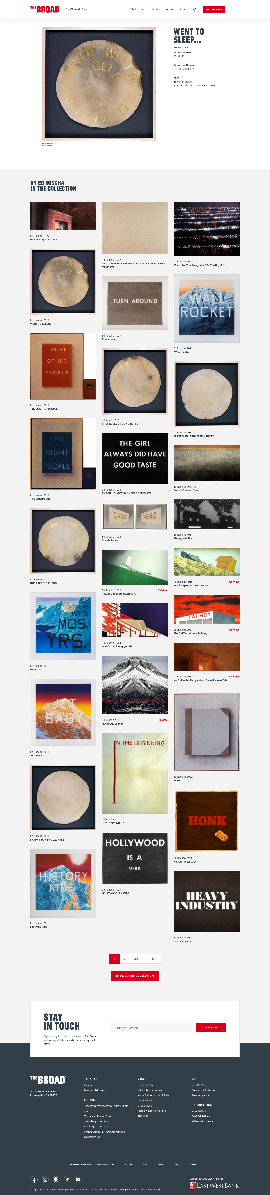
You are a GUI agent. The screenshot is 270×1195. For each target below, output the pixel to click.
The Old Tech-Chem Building (190, 633)
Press (161, 1164)
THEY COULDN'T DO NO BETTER (121, 423)
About (170, 9)
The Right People (40, 499)
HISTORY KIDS (39, 926)
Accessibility (145, 1100)
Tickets (91, 1079)
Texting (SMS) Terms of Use (132, 1189)
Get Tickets (214, 9)
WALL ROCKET (182, 352)
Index (177, 780)
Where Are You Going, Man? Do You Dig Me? (199, 265)
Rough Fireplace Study (43, 239)
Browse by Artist (201, 1095)
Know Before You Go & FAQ (153, 1095)
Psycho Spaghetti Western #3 (119, 594)
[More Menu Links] (230, 9)
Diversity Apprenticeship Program (92, 1164)
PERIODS (35, 669)
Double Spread (110, 540)
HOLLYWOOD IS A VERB (115, 893)
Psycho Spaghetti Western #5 (191, 585)
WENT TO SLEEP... (40, 323)
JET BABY (36, 755)
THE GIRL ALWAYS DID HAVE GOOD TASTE (126, 493)
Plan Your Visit (146, 1085)
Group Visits (145, 1105)
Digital (128, 1164)
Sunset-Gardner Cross (186, 490)
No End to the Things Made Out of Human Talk (200, 680)
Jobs (145, 1164)
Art (144, 9)
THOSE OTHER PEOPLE (44, 408)
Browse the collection (135, 976)
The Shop (143, 1116)
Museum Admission (95, 1090)
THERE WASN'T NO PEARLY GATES (194, 436)
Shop (183, 9)
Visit (133, 9)
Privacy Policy (154, 1189)
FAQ (177, 1164)
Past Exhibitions (201, 1116)
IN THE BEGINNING (113, 823)
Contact (194, 1164)
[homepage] (45, 9)
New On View (199, 1085)
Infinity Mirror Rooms (150, 1090)
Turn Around (109, 339)
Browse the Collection (204, 1090)
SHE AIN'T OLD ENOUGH (44, 583)
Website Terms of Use (91, 1189)
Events (156, 9)
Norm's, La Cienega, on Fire (117, 646)
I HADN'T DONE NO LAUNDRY (47, 839)
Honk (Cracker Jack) (185, 861)
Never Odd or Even (112, 723)
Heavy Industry (182, 941)
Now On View (199, 1111)
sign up (211, 1027)
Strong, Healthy (183, 538)
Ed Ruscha (181, 47)
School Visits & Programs (152, 1110)
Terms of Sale (110, 1189)
